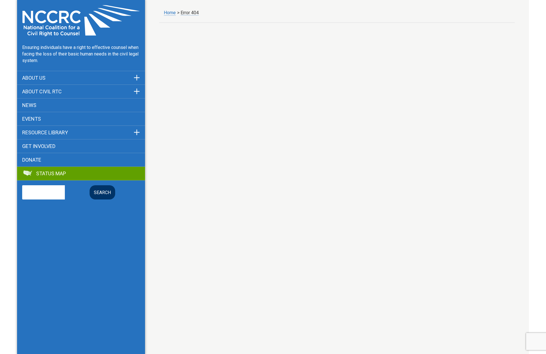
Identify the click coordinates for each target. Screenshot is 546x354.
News (29, 105)
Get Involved (38, 146)
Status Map (51, 173)
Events (31, 119)
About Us (34, 78)
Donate (31, 160)
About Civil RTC (42, 91)
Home (170, 12)
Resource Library (45, 132)
